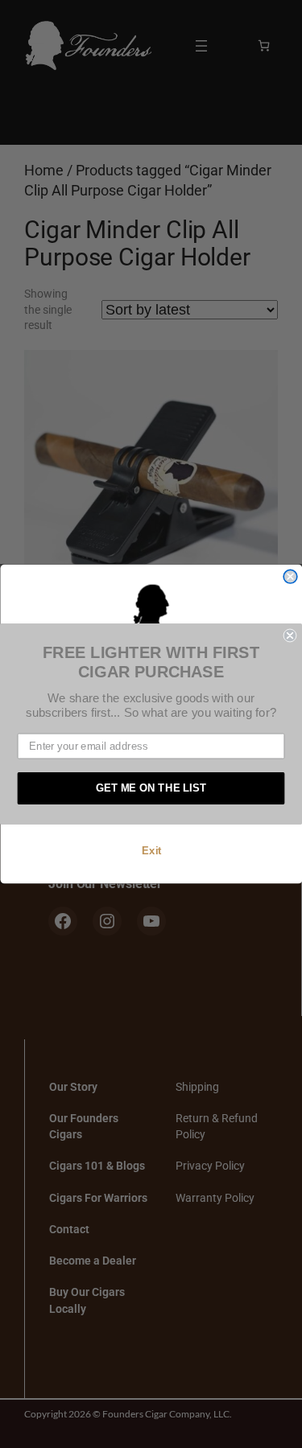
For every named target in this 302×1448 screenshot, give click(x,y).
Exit (150, 850)
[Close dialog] (290, 576)
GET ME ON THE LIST (151, 788)
